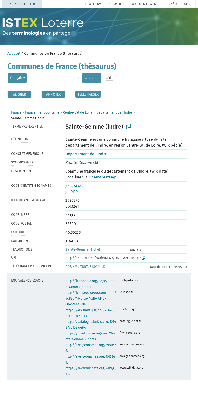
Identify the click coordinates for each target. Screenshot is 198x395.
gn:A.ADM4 (74, 186)
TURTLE (85, 267)
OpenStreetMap (103, 177)
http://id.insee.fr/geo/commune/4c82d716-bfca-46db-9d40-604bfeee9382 (90, 298)
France (16, 112)
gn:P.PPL (72, 191)
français (16, 78)
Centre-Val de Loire (78, 112)
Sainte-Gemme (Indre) (82, 250)
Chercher (92, 78)
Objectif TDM (91, 3)
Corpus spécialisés (145, 3)
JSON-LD (98, 267)
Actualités (116, 3)
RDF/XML (72, 267)
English (186, 3)
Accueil (13, 53)
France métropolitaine (42, 112)
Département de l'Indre (114, 112)
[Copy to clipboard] (128, 126)
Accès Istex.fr (24, 3)
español (172, 3)
